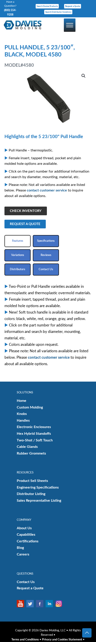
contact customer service (47, 190)
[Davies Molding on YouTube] (21, 604)
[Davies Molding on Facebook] (41, 604)
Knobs (22, 414)
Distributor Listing (31, 494)
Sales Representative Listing (39, 500)
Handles (23, 420)
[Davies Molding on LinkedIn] (50, 604)
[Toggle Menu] (69, 25)
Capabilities (26, 534)
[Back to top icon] (87, 633)
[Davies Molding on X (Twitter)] (31, 604)
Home (21, 401)
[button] (83, 75)
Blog (20, 547)
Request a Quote (30, 588)
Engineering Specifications (38, 487)
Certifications (27, 541)
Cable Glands (27, 447)
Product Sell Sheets (32, 481)
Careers (23, 554)
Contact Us (26, 582)
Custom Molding (30, 407)
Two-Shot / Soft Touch (35, 440)
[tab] (17, 241)
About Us (24, 528)
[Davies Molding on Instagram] (60, 604)
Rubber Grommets (31, 453)
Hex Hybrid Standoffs (34, 433)
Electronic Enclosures (34, 427)
